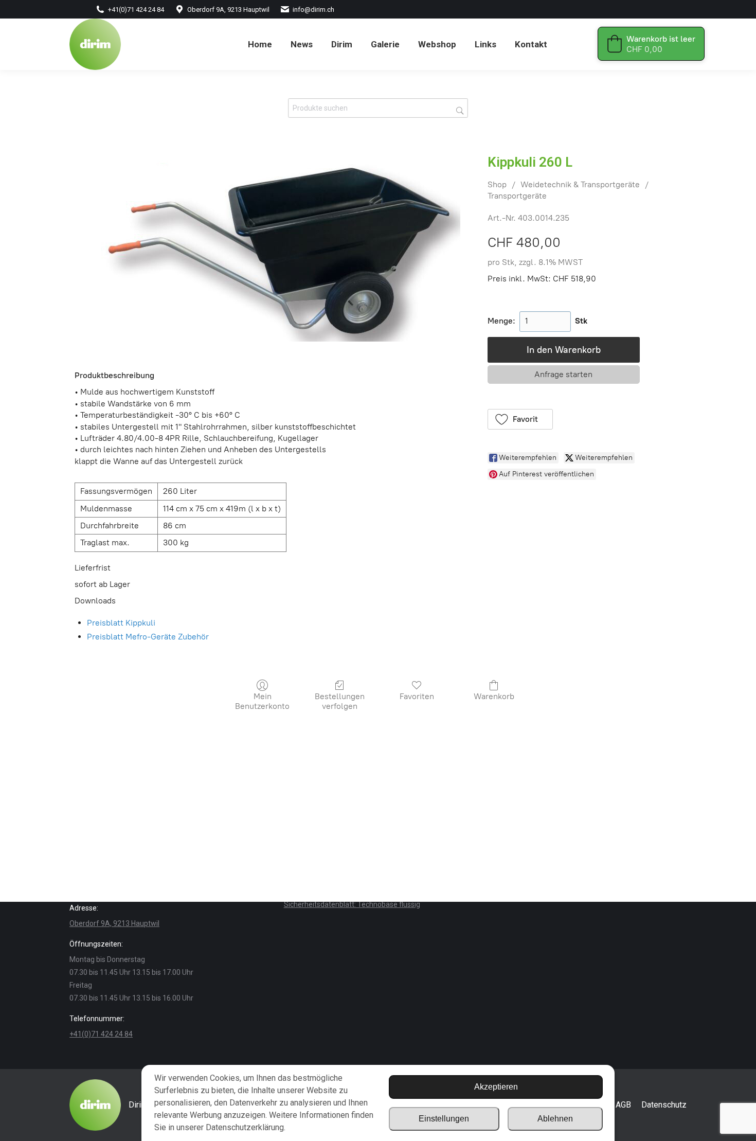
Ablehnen (555, 1118)
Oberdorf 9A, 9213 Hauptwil (228, 9)
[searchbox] (378, 108)
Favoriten (417, 696)
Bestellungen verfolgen (340, 701)
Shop (497, 184)
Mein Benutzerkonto (262, 701)
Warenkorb (494, 696)
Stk (581, 321)
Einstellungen (444, 1118)
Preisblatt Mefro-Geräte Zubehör (148, 636)
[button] (520, 419)
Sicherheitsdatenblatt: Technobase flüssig (352, 904)
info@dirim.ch (313, 9)
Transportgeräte (517, 196)
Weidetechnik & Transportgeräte (580, 184)
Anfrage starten (563, 374)
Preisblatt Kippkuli (121, 623)
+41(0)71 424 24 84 (136, 9)
